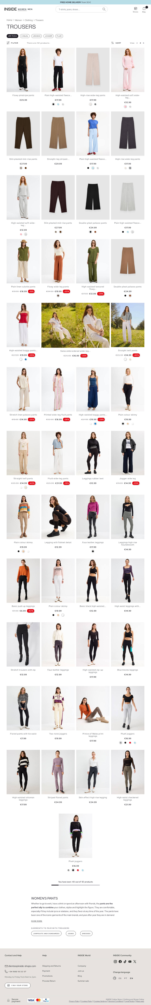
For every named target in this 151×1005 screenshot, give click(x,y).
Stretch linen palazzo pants (23, 415)
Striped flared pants (58, 797)
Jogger (48, 36)
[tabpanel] (23, 70)
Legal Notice (130, 1001)
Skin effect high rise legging (93, 797)
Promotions (47, 976)
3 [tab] (12, 50)
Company (82, 966)
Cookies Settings (100, 1001)
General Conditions (115, 1001)
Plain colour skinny (127, 415)
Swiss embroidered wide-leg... (75, 351)
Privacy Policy (74, 1001)
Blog (80, 976)
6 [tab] (17, 50)
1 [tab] (9, 50)
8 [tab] (124, 305)
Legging (36, 36)
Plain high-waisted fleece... (58, 95)
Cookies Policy (86, 1001)
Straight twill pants (127, 350)
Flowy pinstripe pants (23, 95)
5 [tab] (15, 50)
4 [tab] (14, 50)
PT (126, 978)
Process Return (48, 981)
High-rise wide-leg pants (93, 95)
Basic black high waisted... (93, 606)
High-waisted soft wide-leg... (128, 96)
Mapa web (140, 1001)
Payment (46, 971)
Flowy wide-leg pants (58, 286)
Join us (81, 971)
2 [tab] (11, 50)
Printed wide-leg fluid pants (58, 415)
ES (120, 978)
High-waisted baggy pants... (23, 350)
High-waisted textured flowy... (93, 287)
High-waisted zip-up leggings (93, 671)
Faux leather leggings (93, 542)
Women (22, 9)
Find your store (19, 985)
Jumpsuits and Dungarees (46, 933)
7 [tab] (123, 305)
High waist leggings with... (128, 606)
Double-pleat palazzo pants (93, 223)
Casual (24, 36)
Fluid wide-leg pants (58, 478)
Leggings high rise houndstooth (128, 543)
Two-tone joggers (58, 734)
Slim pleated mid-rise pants (23, 159)
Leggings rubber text (93, 478)
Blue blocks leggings (127, 670)
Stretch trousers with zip (23, 670)
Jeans (71, 933)
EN (131, 978)
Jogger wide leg (128, 478)
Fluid (59, 36)
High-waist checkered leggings (127, 798)
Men (30, 9)
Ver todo (12, 36)
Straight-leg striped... (58, 159)
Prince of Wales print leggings (93, 735)
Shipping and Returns (51, 966)
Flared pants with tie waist (23, 734)
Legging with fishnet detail (58, 542)
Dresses (86, 933)
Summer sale (83, 981)
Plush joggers (127, 734)
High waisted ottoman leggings (23, 798)
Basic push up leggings (23, 606)
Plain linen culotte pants (23, 286)
